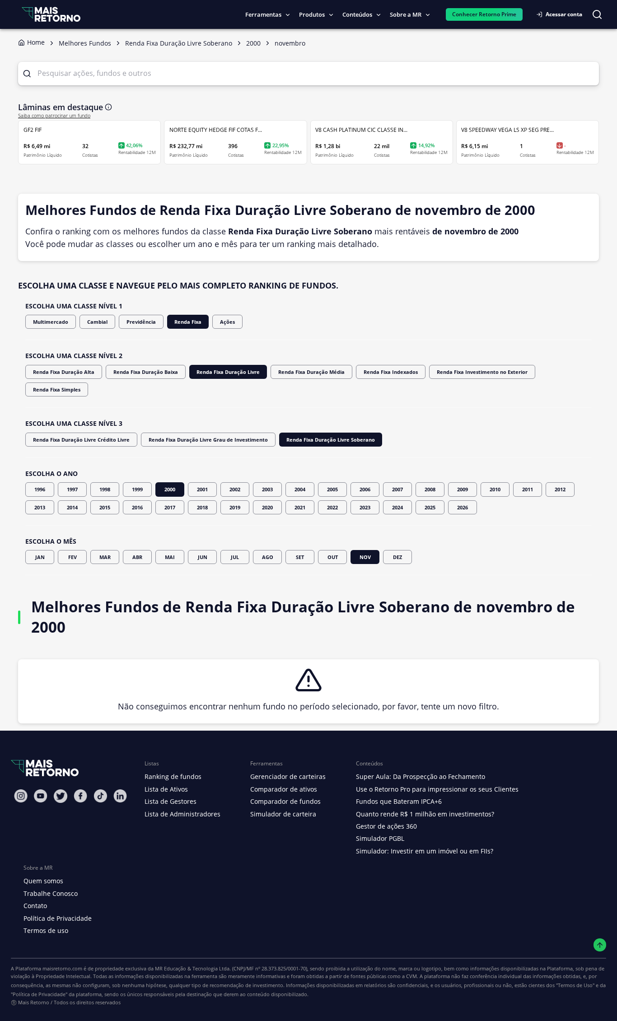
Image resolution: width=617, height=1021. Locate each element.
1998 (104, 489)
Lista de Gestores (170, 801)
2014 (72, 507)
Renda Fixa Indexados (391, 371)
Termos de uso (45, 930)
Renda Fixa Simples (56, 389)
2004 (299, 489)
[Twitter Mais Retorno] (60, 796)
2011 (527, 489)
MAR (105, 557)
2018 (202, 507)
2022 (332, 507)
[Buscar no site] (597, 14)
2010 (495, 489)
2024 (397, 507)
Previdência (141, 321)
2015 (104, 507)
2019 (234, 507)
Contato (35, 905)
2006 (365, 489)
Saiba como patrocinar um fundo (54, 115)
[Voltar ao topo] (600, 944)
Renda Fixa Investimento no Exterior (482, 371)
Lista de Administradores (182, 814)
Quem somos (43, 880)
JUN (202, 557)
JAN (40, 557)
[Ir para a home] (51, 14)
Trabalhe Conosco (50, 893)
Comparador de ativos (283, 789)
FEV (72, 557)
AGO (267, 557)
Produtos (312, 14)
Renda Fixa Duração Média (311, 371)
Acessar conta (564, 14)
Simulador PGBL (380, 838)
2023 (365, 507)
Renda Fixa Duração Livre (228, 371)
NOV (365, 557)
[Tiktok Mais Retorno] (100, 795)
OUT (332, 557)
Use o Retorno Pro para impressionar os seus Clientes (437, 789)
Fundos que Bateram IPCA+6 (399, 801)
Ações (227, 321)
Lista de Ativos (166, 789)
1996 (39, 489)
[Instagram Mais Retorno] (21, 795)
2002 (234, 489)
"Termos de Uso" (575, 985)
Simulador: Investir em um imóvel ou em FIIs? (424, 851)
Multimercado (50, 321)
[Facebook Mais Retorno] (80, 795)
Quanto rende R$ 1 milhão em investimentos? (425, 814)
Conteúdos (357, 14)
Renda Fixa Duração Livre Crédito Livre (81, 439)
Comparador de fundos (285, 801)
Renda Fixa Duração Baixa (145, 371)
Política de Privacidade (57, 918)
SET (300, 557)
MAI (170, 557)
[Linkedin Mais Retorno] (120, 795)
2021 (299, 507)
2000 (169, 489)
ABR (137, 557)
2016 (137, 507)
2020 (267, 507)
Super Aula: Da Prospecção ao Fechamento (420, 776)
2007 (397, 489)
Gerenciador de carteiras (288, 776)
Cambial (97, 321)
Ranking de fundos (173, 776)
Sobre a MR (405, 14)
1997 (72, 489)
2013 (39, 507)
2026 (462, 507)
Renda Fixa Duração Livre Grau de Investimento (208, 439)
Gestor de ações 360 (386, 826)
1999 (137, 489)
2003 (267, 489)
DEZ (397, 557)
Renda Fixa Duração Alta (63, 371)
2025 (430, 507)
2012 (560, 489)
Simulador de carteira (283, 814)
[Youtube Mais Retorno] (40, 795)
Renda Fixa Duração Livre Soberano (330, 439)
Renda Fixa (187, 321)
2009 (462, 489)
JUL (235, 557)
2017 (169, 507)
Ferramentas (263, 14)
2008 (430, 489)
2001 (202, 489)
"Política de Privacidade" (39, 994)
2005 (332, 489)
